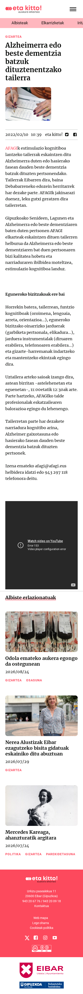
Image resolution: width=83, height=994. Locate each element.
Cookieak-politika (41, 928)
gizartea (13, 36)
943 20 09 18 (52, 901)
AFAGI (11, 148)
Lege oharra (40, 923)
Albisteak (20, 23)
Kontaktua (41, 906)
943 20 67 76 (31, 901)
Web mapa (40, 918)
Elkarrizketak (52, 23)
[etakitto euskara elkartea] (23, 8)
